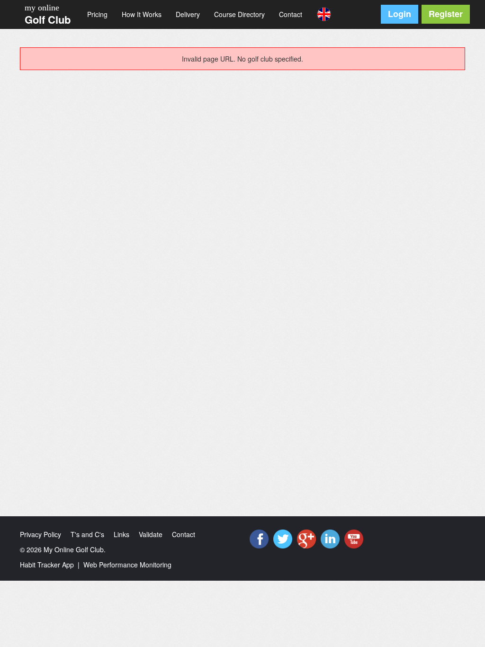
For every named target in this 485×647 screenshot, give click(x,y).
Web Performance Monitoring (127, 564)
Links (121, 534)
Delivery (188, 14)
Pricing (97, 14)
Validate (150, 534)
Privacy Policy (40, 534)
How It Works (142, 14)
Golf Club (48, 19)
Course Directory (239, 14)
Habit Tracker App (47, 564)
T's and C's (87, 534)
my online (42, 7)
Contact (290, 14)
